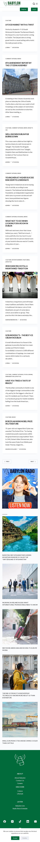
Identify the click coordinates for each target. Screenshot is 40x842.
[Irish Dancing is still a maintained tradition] (20, 285)
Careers (20, 783)
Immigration (9, 376)
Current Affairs (11, 58)
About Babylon (20, 778)
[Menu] (37, 4)
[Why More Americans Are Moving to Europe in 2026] (20, 626)
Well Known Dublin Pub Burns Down (17, 135)
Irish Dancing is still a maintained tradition (16, 267)
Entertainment (17, 260)
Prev (7, 461)
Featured (26, 260)
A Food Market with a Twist (19, 25)
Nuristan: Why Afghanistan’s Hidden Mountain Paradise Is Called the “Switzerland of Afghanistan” (16, 557)
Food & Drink (28, 374)
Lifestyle (8, 262)
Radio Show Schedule (20, 808)
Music (14, 417)
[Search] (34, 4)
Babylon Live (20, 806)
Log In (34, 9)
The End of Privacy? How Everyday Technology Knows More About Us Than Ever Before (18, 695)
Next (32, 461)
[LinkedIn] (27, 821)
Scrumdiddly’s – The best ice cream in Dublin (19, 336)
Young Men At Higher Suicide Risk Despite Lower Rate (19, 178)
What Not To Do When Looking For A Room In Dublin (16, 223)
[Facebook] (4, 821)
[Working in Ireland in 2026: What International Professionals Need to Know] (20, 581)
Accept (15, 838)
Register (23, 9)
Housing (20, 216)
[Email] (35, 821)
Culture (8, 20)
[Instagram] (12, 821)
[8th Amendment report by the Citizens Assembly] (20, 82)
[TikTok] (20, 821)
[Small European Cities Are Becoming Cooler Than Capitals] (20, 719)
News (19, 58)
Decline (24, 838)
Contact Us (20, 780)
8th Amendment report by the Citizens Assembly (18, 64)
